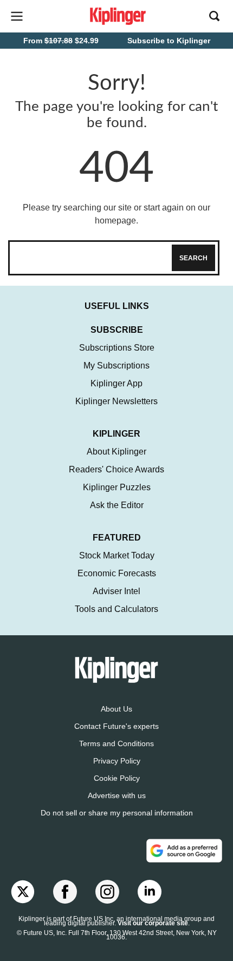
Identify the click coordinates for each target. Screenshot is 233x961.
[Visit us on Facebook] (65, 892)
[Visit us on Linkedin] (149, 892)
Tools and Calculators (116, 609)
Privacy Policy (116, 760)
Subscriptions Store (116, 347)
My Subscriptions (116, 365)
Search (193, 258)
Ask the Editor (117, 505)
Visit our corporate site (153, 923)
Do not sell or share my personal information (117, 812)
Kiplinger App (116, 383)
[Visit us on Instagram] (107, 892)
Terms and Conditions (116, 743)
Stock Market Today (116, 555)
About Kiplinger (116, 451)
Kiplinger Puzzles (117, 487)
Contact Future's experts (116, 726)
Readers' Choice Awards (116, 469)
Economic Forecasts (116, 573)
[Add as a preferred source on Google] (184, 851)
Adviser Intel (116, 591)
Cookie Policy (117, 778)
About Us (116, 709)
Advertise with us (117, 795)
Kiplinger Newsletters (116, 401)
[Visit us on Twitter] (23, 892)
